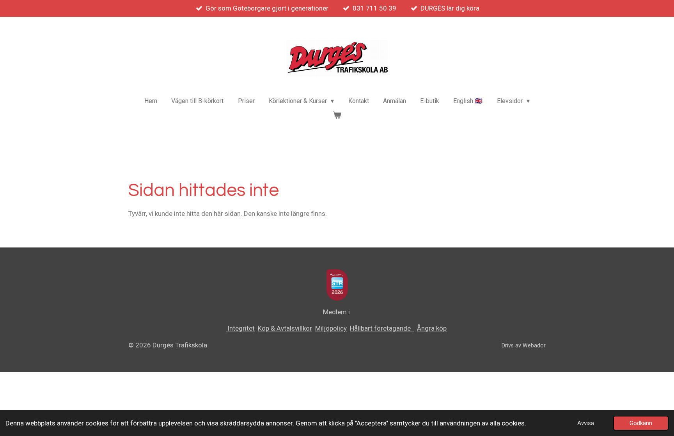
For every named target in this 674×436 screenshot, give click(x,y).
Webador (534, 345)
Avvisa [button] (585, 423)
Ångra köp (432, 328)
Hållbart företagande (382, 328)
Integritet (240, 328)
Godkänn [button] (641, 423)
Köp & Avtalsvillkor (285, 328)
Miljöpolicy (331, 328)
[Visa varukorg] (337, 115)
